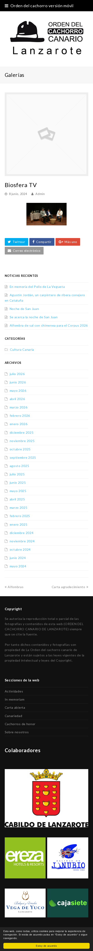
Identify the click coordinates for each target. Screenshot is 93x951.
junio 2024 (18, 558)
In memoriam (15, 699)
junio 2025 (18, 482)
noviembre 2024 (22, 541)
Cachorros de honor (20, 724)
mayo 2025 (18, 491)
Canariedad (13, 716)
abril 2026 (17, 399)
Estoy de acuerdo (46, 945)
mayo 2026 (18, 390)
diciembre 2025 (22, 432)
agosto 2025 (19, 466)
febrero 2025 (20, 516)
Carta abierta (15, 707)
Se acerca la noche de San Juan (34, 317)
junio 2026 (18, 382)
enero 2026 (19, 424)
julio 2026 (17, 374)
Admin (40, 194)
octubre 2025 (20, 449)
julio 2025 (17, 474)
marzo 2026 (19, 407)
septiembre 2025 (23, 457)
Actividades (14, 691)
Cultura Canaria (22, 349)
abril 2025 (17, 499)
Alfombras (15, 587)
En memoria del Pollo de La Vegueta (37, 287)
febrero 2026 (20, 415)
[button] (16, 242)
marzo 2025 (19, 507)
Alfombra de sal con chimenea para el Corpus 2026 (49, 325)
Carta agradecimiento (68, 587)
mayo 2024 (18, 566)
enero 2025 (19, 524)
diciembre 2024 (22, 533)
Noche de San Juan (24, 309)
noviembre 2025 (22, 441)
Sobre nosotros (17, 732)
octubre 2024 (20, 549)
